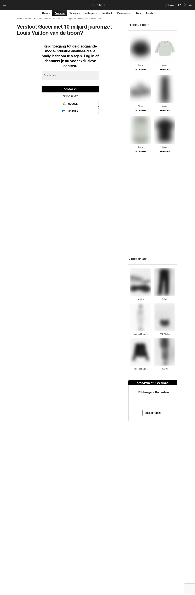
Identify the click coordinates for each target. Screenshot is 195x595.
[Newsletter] (180, 5)
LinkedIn (73, 111)
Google (73, 103)
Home (19, 18)
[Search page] (185, 5)
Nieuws (28, 18)
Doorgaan (70, 89)
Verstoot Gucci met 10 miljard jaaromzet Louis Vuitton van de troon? (73, 18)
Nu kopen (140, 69)
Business (38, 18)
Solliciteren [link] (153, 412)
